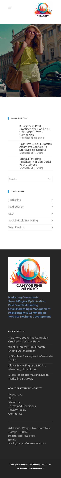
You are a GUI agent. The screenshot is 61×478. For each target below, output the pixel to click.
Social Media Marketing (23, 220)
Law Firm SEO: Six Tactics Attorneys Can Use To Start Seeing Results (35, 146)
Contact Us (15, 413)
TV (43, 468)
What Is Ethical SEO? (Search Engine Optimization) (26, 348)
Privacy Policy (17, 409)
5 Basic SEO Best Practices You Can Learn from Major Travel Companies (34, 130)
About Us (14, 402)
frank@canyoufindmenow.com (27, 443)
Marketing (14, 199)
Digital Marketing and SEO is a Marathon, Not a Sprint (27, 367)
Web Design (16, 227)
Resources (15, 394)
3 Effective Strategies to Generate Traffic (30, 358)
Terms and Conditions (22, 406)
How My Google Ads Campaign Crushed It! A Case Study (28, 339)
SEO (11, 213)
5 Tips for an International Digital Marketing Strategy (28, 376)
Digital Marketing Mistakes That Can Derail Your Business (35, 161)
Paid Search (15, 206)
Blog (11, 398)
